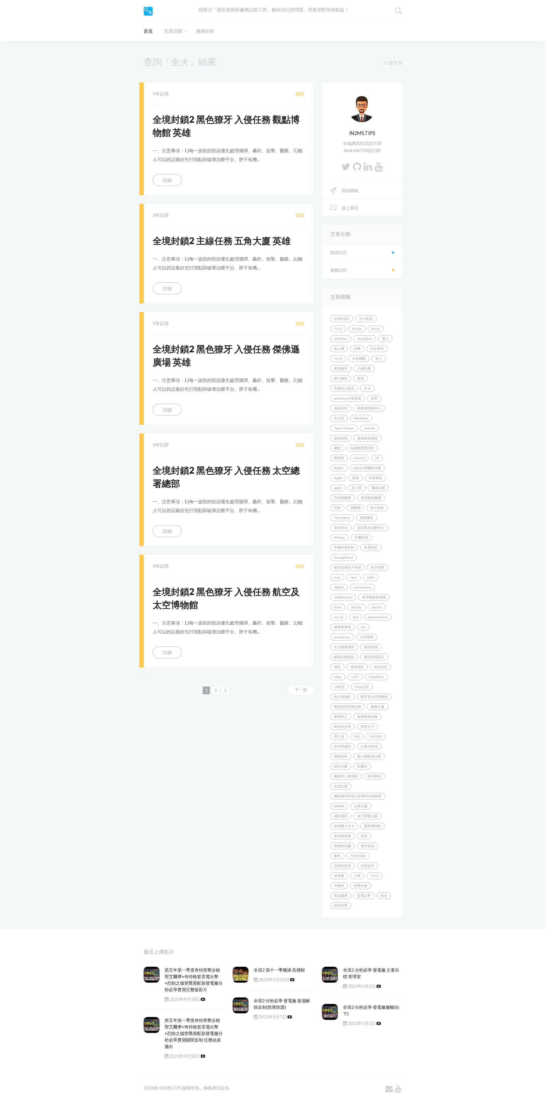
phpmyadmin (378, 617)
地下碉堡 (377, 567)
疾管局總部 (342, 746)
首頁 (148, 31)
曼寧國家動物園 (374, 597)
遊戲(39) (338, 270)
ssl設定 (339, 687)
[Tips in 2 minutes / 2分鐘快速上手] (148, 10)
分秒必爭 (367, 866)
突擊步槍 (360, 885)
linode (357, 329)
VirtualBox (342, 517)
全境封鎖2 (358, 856)
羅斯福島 (341, 756)
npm (353, 577)
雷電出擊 (364, 895)
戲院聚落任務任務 (347, 706)
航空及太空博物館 (374, 696)
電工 (385, 338)
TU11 (338, 329)
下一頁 (300, 689)
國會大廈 (377, 706)
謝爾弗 (355, 508)
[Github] (357, 166)
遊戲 (299, 93)
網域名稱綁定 (344, 657)
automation (362, 587)
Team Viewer (344, 428)
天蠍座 (339, 885)
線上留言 (350, 207)
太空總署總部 (344, 647)
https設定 (362, 687)
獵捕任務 (378, 488)
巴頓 (337, 508)
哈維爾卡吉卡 (344, 826)
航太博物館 (342, 696)
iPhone (339, 537)
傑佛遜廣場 (342, 627)
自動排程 (341, 408)
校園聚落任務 (367, 716)
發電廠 (339, 876)
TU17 (374, 876)
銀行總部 (341, 378)
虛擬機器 (366, 517)
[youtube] (379, 166)
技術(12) (338, 252)
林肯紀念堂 (342, 726)
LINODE (375, 736)
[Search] (398, 10)
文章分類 (173, 31)
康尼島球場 (342, 836)
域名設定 (380, 667)
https (338, 677)
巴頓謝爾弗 (342, 498)
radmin (369, 428)
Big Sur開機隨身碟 (367, 468)
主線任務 (341, 786)
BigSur (339, 468)
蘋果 (355, 478)
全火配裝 (366, 319)
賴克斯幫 (374, 776)
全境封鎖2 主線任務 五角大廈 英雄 (222, 240)
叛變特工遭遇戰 (346, 776)
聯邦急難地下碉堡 (347, 567)
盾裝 (383, 895)
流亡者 (339, 736)
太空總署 (367, 637)
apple (338, 488)
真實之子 (367, 726)
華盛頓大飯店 (344, 388)
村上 (378, 358)
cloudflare (376, 677)
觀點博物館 (372, 826)
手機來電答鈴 (344, 547)
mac (337, 577)
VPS (357, 736)
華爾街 (362, 766)
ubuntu (356, 607)
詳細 (167, 180)
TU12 (338, 358)
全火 (367, 388)
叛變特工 (341, 716)
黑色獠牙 (341, 368)
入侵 (357, 876)
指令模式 (341, 527)
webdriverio (343, 597)
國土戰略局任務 (369, 756)
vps (363, 627)
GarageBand (343, 557)
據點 (337, 448)
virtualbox (364, 338)
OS (377, 458)
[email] (389, 1088)
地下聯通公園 (367, 816)
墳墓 (364, 836)
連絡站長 (205, 31)
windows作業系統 (347, 398)
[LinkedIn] (368, 166)
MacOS (359, 458)
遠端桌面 (341, 438)
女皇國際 (359, 358)
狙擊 (357, 348)
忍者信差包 (342, 866)
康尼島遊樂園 (371, 498)
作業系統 (375, 478)
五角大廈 (361, 806)
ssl (355, 677)
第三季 (356, 488)
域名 (337, 667)
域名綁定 (357, 667)
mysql (338, 617)
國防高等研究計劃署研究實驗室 (358, 796)
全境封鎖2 (341, 319)
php (355, 617)
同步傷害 (377, 348)
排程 (374, 398)
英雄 (360, 378)
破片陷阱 (377, 508)
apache (376, 607)
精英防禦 (341, 905)
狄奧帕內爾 (342, 846)
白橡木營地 (369, 746)
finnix (375, 329)
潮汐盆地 (367, 846)
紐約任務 (341, 766)
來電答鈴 (371, 547)
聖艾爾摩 (341, 895)
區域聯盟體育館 (362, 448)
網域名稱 (371, 647)
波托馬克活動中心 (370, 527)
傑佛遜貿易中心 (369, 408)
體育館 (339, 458)
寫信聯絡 (350, 190)
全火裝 (339, 418)
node (371, 577)
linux (337, 607)
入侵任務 (364, 368)
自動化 (339, 587)
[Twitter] (345, 166)
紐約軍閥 (341, 816)
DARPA (339, 806)
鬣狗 (337, 856)
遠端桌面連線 (367, 438)
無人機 (339, 348)
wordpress (342, 637)
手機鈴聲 (361, 537)
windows (341, 338)
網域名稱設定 (374, 657)
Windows (361, 418)
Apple (338, 478)
